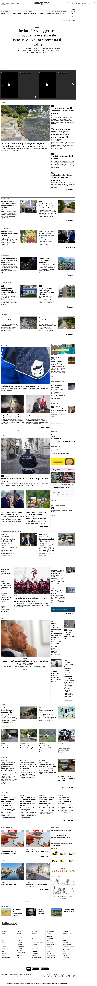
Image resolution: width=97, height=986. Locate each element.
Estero (4, 951)
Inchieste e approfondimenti (51, 938)
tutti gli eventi (68, 469)
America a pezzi (6, 957)
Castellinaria (35, 944)
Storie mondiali (20, 946)
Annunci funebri (4, 976)
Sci (17, 939)
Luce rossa (19, 950)
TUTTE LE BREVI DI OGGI (66, 441)
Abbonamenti (4, 974)
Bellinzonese (5, 935)
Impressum (15, 974)
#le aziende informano (68, 946)
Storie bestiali (50, 944)
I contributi (34, 959)
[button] (73, 84)
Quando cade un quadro (51, 954)
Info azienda (65, 957)
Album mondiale (21, 952)
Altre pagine (66, 949)
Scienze (34, 937)
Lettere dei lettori (51, 931)
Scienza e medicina (67, 933)
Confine (4, 953)
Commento (35, 953)
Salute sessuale (51, 957)
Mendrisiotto (5, 941)
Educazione (65, 935)
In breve (64, 955)
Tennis (18, 941)
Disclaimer (10, 974)
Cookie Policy (21, 976)
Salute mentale (51, 955)
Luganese (4, 939)
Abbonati (78, 3)
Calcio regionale (21, 937)
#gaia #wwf (65, 942)
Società (34, 939)
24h (63, 951)
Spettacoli (34, 931)
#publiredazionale (67, 944)
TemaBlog (65, 940)
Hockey (19, 933)
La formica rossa (36, 957)
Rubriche (50, 936)
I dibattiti (49, 933)
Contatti (21, 974)
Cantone (4, 931)
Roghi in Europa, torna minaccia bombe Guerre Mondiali (11, 13)
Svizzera (4, 946)
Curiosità (49, 946)
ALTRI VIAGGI (44, 889)
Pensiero (34, 935)
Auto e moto (50, 950)
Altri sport (19, 944)
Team (63, 959)
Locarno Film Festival (37, 943)
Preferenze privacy (30, 976)
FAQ (24, 974)
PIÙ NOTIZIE (70, 190)
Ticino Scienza (66, 931)
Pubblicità (28, 974)
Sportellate (19, 948)
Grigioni (3, 943)
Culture (19, 955)
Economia (35, 948)
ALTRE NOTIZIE (43, 427)
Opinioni (34, 951)
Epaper (84, 3)
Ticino (3, 933)
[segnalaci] (72, 3)
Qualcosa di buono (67, 937)
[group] (12, 14)
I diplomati (49, 952)
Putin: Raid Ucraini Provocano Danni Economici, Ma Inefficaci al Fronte (33, 13)
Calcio (18, 935)
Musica (34, 941)
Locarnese (4, 937)
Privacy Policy (13, 976)
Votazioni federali (6, 948)
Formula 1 (19, 943)
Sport (18, 931)
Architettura (50, 948)
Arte (18, 957)
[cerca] (67, 3)
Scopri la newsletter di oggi (60, 453)
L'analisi (34, 955)
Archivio (64, 953)
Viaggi (48, 940)
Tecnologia (50, 942)
